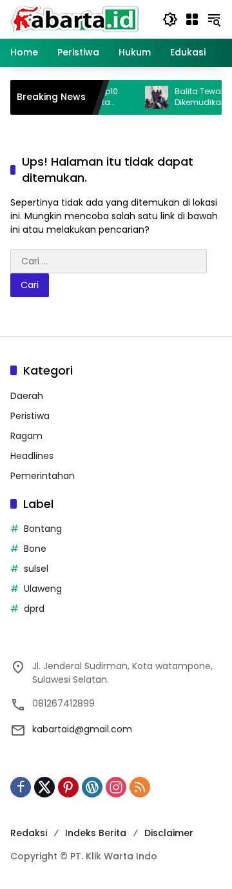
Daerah (26, 395)
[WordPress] (92, 787)
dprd (34, 608)
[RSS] (140, 787)
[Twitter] (44, 787)
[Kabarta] (74, 18)
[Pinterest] (68, 787)
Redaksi (28, 832)
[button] (170, 19)
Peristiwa (30, 415)
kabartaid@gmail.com (82, 729)
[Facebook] (20, 787)
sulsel (36, 568)
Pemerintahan (42, 475)
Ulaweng (43, 588)
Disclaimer (168, 832)
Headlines (31, 455)
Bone (35, 548)
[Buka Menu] (192, 19)
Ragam (26, 435)
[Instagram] (116, 787)
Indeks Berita (95, 832)
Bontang (43, 528)
